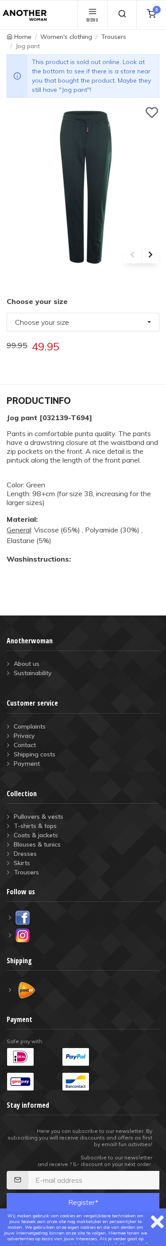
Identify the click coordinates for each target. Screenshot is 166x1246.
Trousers (113, 37)
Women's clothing (66, 37)
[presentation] (132, 254)
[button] (83, 322)
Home (22, 37)
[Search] (122, 14)
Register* (83, 1202)
